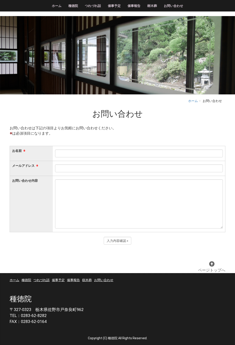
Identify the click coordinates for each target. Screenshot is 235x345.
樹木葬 (152, 6)
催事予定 (114, 6)
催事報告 (134, 6)
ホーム (57, 6)
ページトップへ (211, 270)
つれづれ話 (93, 6)
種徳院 (73, 6)
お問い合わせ (173, 6)
